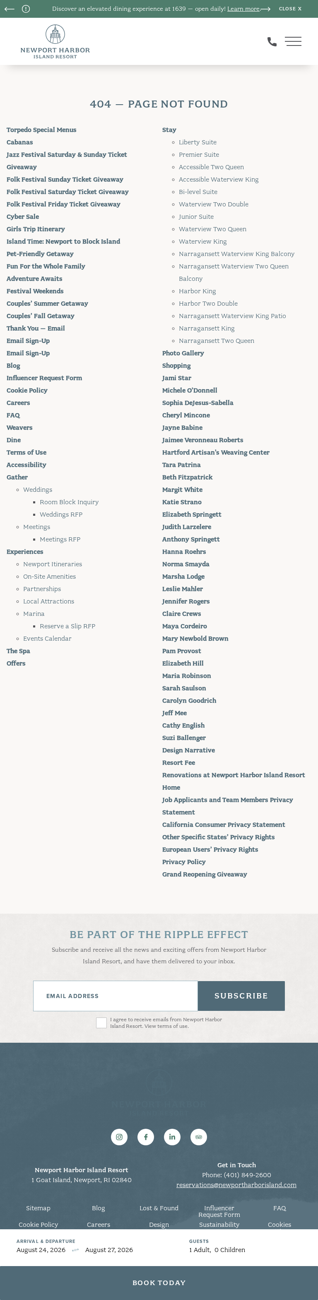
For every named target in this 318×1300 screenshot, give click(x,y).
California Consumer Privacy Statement (223, 824)
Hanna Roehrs (184, 551)
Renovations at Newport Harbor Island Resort (233, 775)
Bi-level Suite (198, 192)
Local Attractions (48, 601)
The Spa (18, 651)
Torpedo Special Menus (42, 130)
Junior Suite (196, 216)
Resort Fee (178, 762)
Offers (16, 663)
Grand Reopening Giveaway (204, 874)
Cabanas (20, 142)
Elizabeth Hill (183, 663)
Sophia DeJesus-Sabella (198, 403)
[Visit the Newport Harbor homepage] (55, 41)
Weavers (20, 427)
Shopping (176, 365)
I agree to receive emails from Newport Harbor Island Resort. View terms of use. (166, 1023)
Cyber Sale (23, 216)
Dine (14, 440)
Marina (34, 614)
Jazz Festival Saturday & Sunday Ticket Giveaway (67, 161)
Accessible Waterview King (219, 179)
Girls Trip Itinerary (36, 229)
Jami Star (176, 378)
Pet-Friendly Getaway (40, 254)
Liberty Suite (198, 142)
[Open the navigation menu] (293, 41)
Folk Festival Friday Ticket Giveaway (63, 204)
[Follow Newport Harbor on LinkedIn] (172, 1137)
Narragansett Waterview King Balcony (237, 254)
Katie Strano (182, 502)
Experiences (25, 551)
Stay (169, 130)
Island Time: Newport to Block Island (63, 241)
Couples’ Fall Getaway (41, 316)
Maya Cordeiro (184, 626)
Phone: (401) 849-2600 (236, 1175)
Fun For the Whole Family (46, 266)
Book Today (159, 1282)
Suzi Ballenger (184, 738)
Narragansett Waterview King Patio (232, 316)
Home (171, 787)
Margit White (182, 489)
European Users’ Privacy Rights (210, 849)
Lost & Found (159, 1208)
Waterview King (203, 241)
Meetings (36, 527)
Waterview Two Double (213, 204)
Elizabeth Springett (192, 514)
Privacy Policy (184, 862)
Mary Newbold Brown (195, 638)
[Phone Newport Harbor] (272, 41)
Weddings (37, 489)
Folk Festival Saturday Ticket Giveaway (68, 192)
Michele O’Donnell (189, 390)
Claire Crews (181, 614)
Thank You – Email (36, 328)
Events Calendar (47, 638)
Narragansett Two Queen (216, 341)
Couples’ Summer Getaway (47, 303)
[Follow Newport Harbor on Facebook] (145, 1137)
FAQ (13, 415)
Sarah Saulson (184, 688)
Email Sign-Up (28, 341)
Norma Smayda (186, 564)
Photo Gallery (183, 353)
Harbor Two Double (208, 303)
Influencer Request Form (44, 378)
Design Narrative (188, 750)
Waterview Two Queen (212, 229)
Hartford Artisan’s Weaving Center (216, 452)
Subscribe (241, 996)
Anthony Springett (191, 539)
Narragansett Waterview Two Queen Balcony (234, 273)
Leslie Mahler (182, 589)
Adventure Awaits (35, 279)
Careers (18, 403)
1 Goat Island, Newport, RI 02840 (81, 1180)
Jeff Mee (174, 713)
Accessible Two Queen (211, 167)
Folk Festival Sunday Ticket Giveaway (65, 179)
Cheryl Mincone (186, 415)
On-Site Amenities (49, 576)
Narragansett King (207, 328)
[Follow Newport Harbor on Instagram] (119, 1137)
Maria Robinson (186, 676)
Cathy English (183, 725)
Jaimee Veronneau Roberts (202, 440)
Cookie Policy (27, 390)
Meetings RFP (60, 539)
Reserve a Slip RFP (67, 626)
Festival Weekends (35, 291)
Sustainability (219, 1224)
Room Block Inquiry (69, 502)
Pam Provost (181, 651)
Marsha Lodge (183, 576)
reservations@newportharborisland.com (236, 1185)
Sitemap (38, 1208)
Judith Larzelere (186, 527)
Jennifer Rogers (186, 601)
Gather (17, 477)
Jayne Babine (182, 427)
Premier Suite (199, 154)
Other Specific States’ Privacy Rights (218, 837)
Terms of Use (26, 452)
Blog (13, 365)
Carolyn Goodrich (189, 700)
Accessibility (26, 465)
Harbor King (197, 291)
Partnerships (42, 589)
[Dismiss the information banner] (290, 9)
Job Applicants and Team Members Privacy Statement (227, 806)
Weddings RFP (61, 514)
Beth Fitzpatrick (187, 477)
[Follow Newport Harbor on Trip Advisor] (198, 1137)
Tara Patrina (181, 465)
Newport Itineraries (52, 564)
